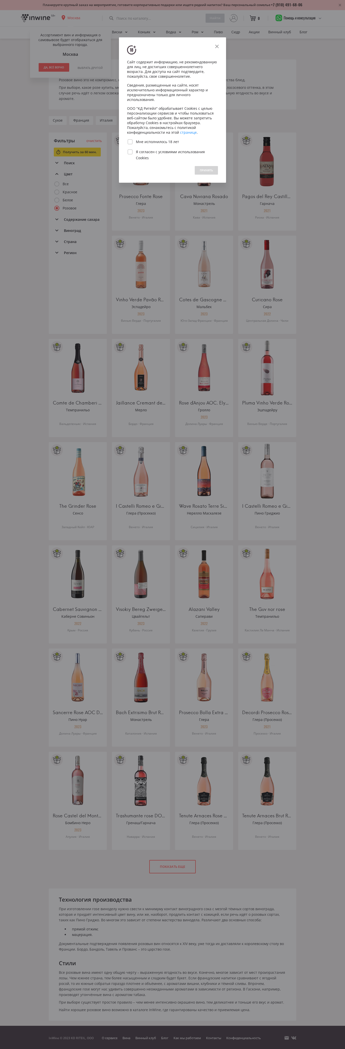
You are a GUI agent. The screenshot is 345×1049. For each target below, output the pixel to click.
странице (188, 132)
